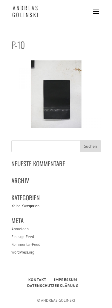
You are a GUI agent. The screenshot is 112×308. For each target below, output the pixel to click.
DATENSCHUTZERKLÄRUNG (53, 285)
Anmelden (20, 228)
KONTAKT (37, 279)
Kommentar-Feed (25, 244)
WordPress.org (22, 252)
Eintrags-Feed (22, 236)
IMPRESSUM (65, 279)
